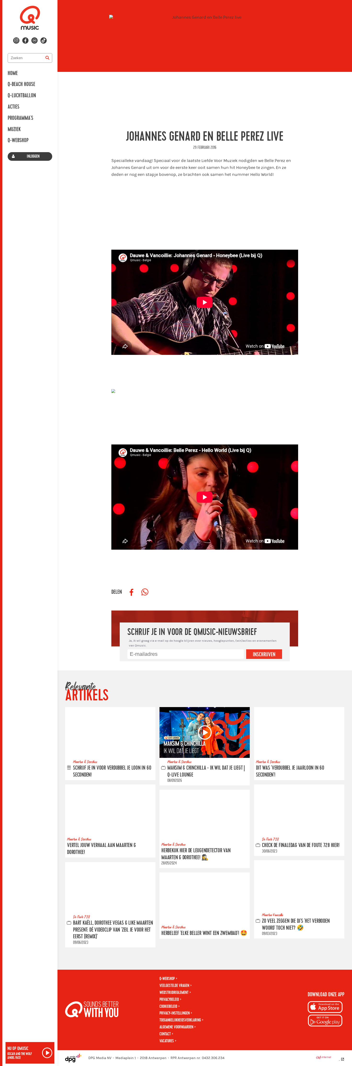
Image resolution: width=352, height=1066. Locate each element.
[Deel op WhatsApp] (145, 592)
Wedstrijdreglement (173, 992)
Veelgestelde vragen (174, 985)
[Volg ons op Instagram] (16, 40)
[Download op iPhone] (325, 1008)
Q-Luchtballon (22, 95)
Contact (165, 1034)
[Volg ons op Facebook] (25, 40)
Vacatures (166, 1041)
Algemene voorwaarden (176, 1027)
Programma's (20, 118)
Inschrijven (264, 654)
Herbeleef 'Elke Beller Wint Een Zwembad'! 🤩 (204, 933)
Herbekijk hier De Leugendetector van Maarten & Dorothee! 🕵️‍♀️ (196, 854)
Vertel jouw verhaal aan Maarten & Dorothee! (101, 849)
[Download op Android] (325, 1021)
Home (13, 73)
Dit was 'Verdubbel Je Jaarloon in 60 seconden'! (290, 771)
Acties (13, 106)
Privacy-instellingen (174, 1013)
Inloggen (33, 156)
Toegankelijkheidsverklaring (180, 1020)
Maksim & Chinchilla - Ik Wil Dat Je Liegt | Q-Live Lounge (206, 771)
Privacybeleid (169, 999)
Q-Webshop (18, 140)
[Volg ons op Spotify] (34, 40)
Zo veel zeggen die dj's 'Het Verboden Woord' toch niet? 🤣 (296, 924)
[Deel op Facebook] (131, 592)
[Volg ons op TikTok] (43, 40)
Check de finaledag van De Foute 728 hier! (301, 845)
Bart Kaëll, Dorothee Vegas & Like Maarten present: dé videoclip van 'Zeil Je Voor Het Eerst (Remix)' (113, 929)
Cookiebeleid (168, 1006)
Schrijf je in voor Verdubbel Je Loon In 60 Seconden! (112, 771)
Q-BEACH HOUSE (21, 84)
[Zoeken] (47, 58)
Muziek (14, 129)
